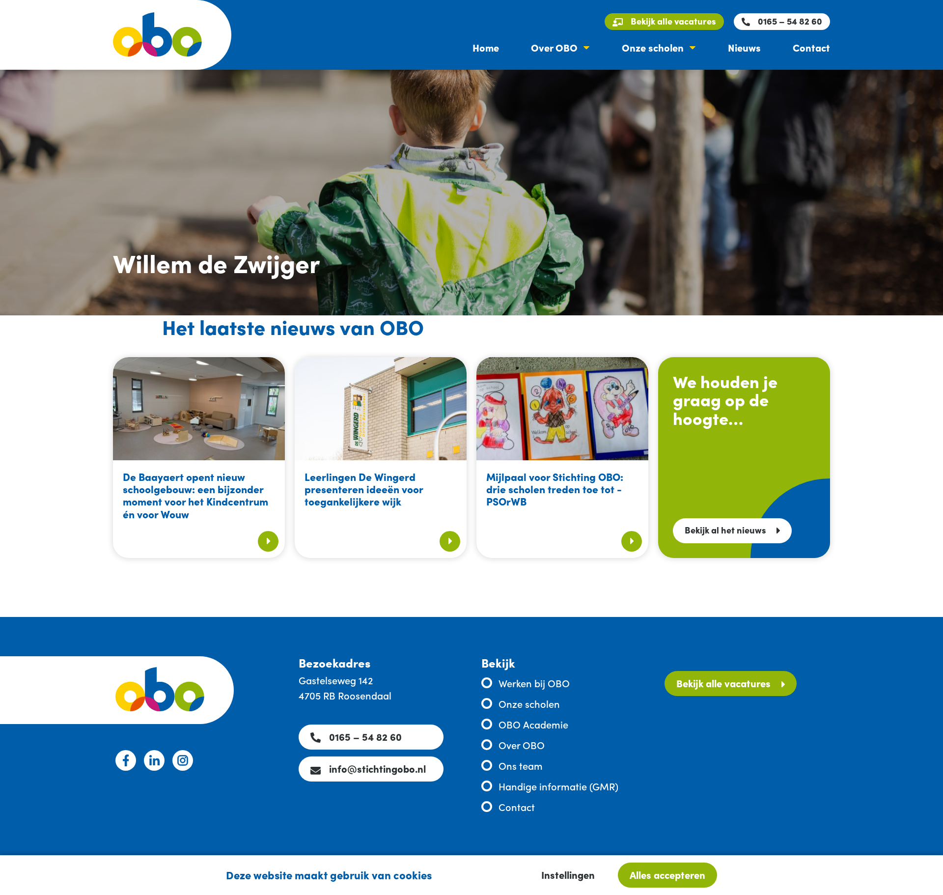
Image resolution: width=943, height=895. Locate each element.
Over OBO (554, 47)
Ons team (521, 765)
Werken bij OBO (534, 683)
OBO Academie (533, 724)
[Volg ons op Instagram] (182, 760)
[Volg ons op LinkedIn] (154, 760)
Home (485, 47)
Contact (811, 47)
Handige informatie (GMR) (558, 786)
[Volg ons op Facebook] (125, 760)
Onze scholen (653, 47)
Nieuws (744, 47)
